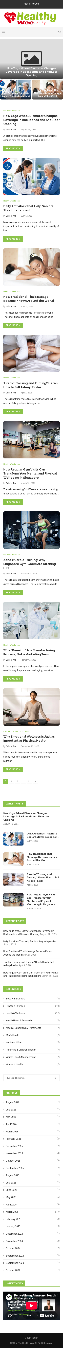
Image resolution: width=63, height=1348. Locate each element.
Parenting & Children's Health (33, 1049)
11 (29, 781)
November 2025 (14, 1153)
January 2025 (13, 1226)
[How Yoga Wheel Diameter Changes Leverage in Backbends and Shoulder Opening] (31, 59)
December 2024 (14, 1233)
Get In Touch (31, 4)
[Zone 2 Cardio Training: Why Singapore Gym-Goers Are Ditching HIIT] (31, 530)
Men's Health (33, 1035)
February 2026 (13, 1138)
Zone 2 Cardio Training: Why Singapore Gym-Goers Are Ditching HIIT (29, 564)
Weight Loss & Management (33, 1057)
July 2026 (11, 1109)
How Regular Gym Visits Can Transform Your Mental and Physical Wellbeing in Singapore (30, 473)
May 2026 (11, 1117)
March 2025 (12, 1211)
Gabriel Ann (11, 129)
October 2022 (13, 1270)
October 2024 (13, 1248)
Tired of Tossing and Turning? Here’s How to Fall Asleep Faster (43, 877)
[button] (4, 69)
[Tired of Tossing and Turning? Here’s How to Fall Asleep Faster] (31, 353)
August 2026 (12, 1102)
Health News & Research (33, 1020)
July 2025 (11, 1182)
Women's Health (33, 1064)
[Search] (59, 32)
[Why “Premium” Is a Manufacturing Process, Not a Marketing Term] (31, 620)
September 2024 (15, 1255)
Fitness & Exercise (33, 1006)
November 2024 (14, 1241)
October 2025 (13, 1160)
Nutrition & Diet (33, 1042)
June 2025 (11, 1190)
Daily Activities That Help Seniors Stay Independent (42, 835)
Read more (12, 148)
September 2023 (15, 1263)
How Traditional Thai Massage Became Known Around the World (47, 93)
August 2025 (12, 1175)
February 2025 (13, 1219)
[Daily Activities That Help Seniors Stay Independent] (15, 89)
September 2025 (15, 1168)
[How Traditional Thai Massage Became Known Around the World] (31, 267)
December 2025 (14, 1146)
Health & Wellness (33, 1013)
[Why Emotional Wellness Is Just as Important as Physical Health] (31, 707)
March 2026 (12, 1131)
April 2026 (11, 1124)
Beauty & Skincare (33, 998)
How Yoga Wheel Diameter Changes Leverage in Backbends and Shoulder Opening (31, 72)
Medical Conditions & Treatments (33, 1028)
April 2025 (11, 1204)
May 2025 (11, 1197)
